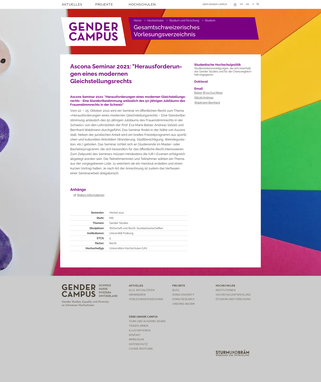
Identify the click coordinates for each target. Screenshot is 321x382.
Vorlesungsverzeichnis (146, 299)
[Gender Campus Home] (93, 31)
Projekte (104, 4)
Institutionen (225, 290)
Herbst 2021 (116, 212)
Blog (175, 290)
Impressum (136, 339)
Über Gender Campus (214, 4)
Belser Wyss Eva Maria (208, 92)
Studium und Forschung (184, 20)
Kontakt (135, 334)
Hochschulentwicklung (233, 294)
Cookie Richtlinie (141, 348)
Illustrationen (139, 330)
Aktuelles (72, 4)
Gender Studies (118, 223)
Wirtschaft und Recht (122, 228)
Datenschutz (138, 344)
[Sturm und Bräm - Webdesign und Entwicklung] (232, 352)
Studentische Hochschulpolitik (217, 64)
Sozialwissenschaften (150, 228)
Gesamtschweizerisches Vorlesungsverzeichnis (167, 31)
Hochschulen (142, 4)
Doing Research (183, 299)
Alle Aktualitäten (141, 290)
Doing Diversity (183, 294)
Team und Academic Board (147, 321)
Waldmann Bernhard (207, 102)
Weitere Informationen (90, 195)
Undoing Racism (183, 303)
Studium (210, 20)
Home (137, 20)
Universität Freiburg (121, 233)
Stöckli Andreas (203, 97)
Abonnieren (137, 294)
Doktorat (201, 81)
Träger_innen (138, 325)
